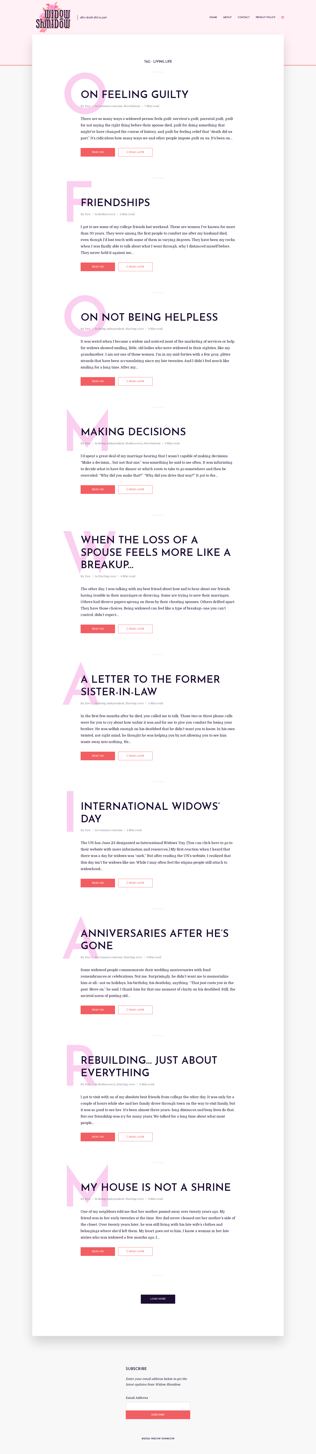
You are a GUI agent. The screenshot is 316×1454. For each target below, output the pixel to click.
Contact (244, 17)
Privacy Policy (265, 17)
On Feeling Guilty (135, 95)
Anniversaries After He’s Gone (155, 940)
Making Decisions (133, 433)
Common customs (110, 106)
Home (213, 17)
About (227, 17)
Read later (136, 152)
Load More (158, 1299)
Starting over (135, 328)
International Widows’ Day (150, 813)
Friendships (115, 203)
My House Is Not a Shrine (156, 1188)
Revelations (132, 106)
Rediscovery (107, 214)
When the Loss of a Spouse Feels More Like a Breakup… (156, 553)
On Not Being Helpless (149, 318)
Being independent (111, 328)
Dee (88, 106)
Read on (98, 152)
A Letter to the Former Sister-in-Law (150, 686)
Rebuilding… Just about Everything (149, 1067)
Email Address (137, 1398)
